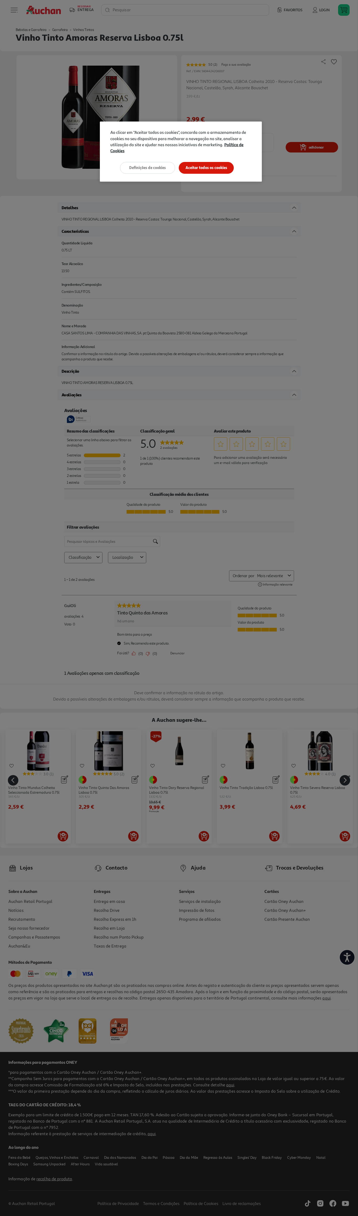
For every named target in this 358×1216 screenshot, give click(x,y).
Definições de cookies (147, 167)
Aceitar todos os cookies (206, 167)
